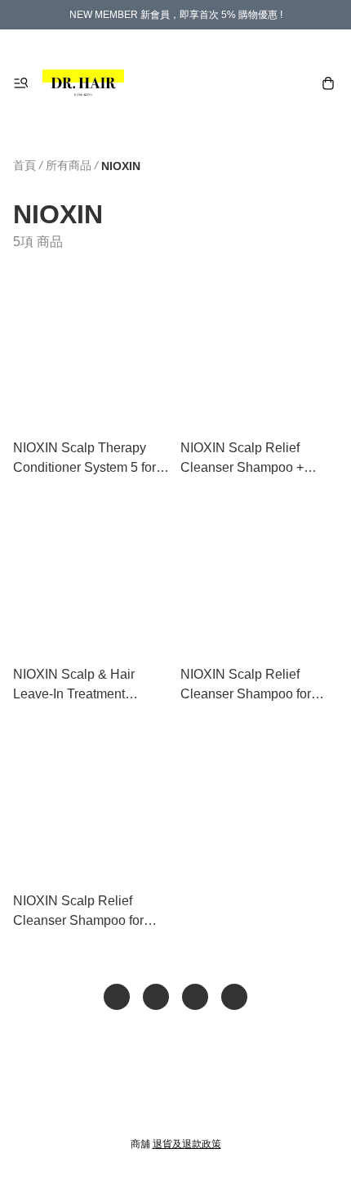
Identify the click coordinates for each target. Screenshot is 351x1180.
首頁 (24, 165)
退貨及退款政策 (187, 1144)
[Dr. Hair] (83, 83)
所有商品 (68, 165)
